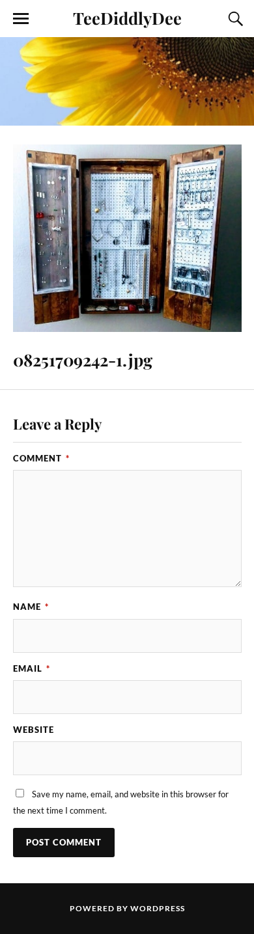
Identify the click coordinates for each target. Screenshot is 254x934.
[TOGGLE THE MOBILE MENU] (21, 18)
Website (33, 729)
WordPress (157, 908)
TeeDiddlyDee (127, 18)
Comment (41, 458)
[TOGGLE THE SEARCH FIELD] (234, 18)
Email (31, 668)
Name (31, 606)
